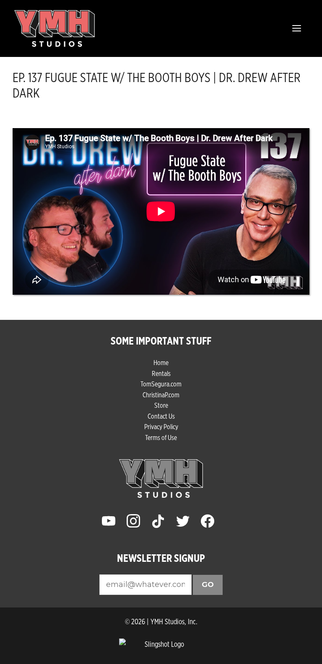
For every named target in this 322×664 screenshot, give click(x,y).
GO (208, 584)
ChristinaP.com (161, 394)
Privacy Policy (161, 426)
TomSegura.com (161, 384)
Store (161, 405)
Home (161, 362)
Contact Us (161, 416)
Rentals (161, 373)
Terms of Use (161, 437)
